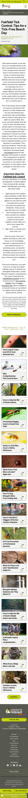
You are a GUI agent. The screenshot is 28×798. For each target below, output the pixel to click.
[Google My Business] (20, 765)
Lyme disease (8, 152)
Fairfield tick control (14, 177)
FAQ (14, 741)
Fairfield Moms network (11, 278)
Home (3, 11)
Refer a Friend (14, 738)
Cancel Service (14, 743)
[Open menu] (25, 6)
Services (14, 734)
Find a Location (14, 771)
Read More (14, 697)
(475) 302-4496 (14, 719)
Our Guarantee (14, 736)
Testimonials (14, 749)
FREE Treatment (17, 1)
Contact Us (14, 747)
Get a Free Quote (21, 791)
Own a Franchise (14, 751)
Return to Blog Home (14, 314)
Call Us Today (7, 791)
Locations (14, 754)
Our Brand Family (14, 756)
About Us (14, 745)
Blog (8, 11)
